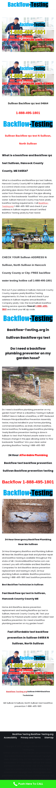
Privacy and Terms (31, 737)
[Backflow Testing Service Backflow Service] (28, 4)
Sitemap (48, 737)
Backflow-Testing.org (16, 691)
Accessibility (10, 737)
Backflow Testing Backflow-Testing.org (32, 734)
